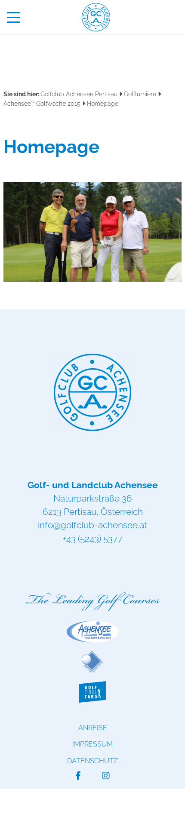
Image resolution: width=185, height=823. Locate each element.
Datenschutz (92, 761)
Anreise (92, 728)
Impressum (92, 744)
